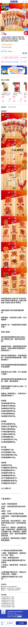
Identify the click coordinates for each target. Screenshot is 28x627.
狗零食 (5, 51)
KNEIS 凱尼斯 (6, 37)
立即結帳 (21, 623)
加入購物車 (10, 623)
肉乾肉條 (10, 51)
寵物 (2, 51)
